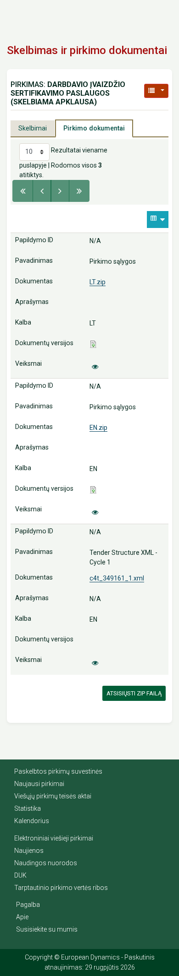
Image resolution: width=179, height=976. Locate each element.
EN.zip (98, 427)
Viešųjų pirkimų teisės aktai (52, 796)
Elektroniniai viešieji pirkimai (53, 838)
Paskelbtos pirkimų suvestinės (58, 771)
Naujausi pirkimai (39, 783)
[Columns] (157, 219)
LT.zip (98, 282)
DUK (20, 875)
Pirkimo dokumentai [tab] (94, 128)
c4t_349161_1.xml (117, 578)
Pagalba (28, 904)
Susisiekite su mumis (47, 929)
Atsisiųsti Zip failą (134, 693)
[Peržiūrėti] (95, 367)
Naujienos (29, 850)
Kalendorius (31, 820)
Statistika (27, 808)
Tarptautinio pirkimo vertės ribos (61, 887)
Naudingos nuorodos (45, 863)
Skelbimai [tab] (32, 128)
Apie (22, 917)
